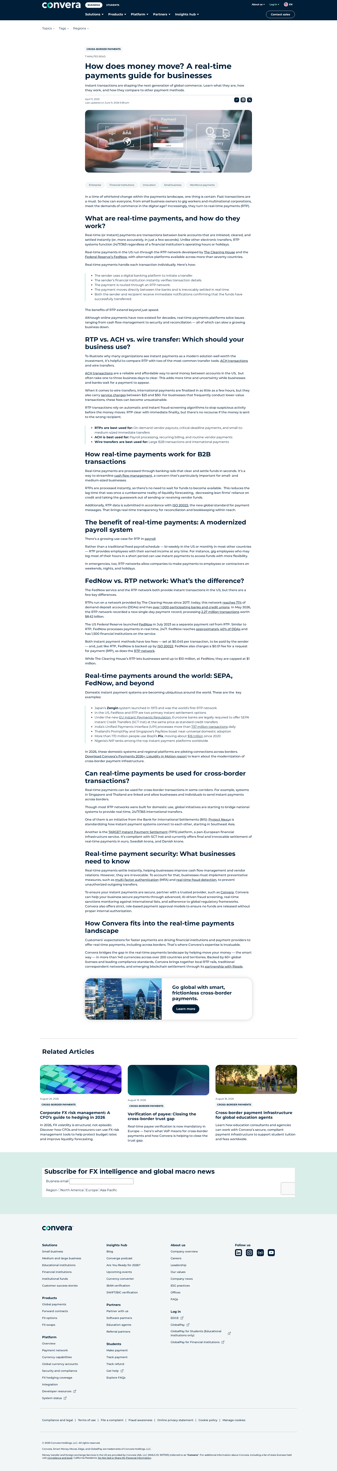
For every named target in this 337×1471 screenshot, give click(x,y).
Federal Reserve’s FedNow (106, 257)
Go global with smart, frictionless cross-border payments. (202, 992)
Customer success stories (60, 1285)
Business (94, 5)
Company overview (184, 1251)
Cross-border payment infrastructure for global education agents (254, 1115)
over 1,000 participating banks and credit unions (191, 607)
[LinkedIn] (238, 1252)
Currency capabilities (57, 1357)
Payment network (55, 1350)
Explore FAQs (115, 1377)
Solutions (92, 14)
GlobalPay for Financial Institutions (195, 1342)
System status (52, 1398)
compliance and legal (59, 1457)
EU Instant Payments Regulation (145, 717)
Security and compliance (59, 1371)
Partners (160, 14)
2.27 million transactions (220, 612)
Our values (178, 1272)
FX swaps (48, 1325)
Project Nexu (218, 819)
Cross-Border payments (104, 49)
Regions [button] (79, 28)
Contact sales (280, 14)
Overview (49, 1343)
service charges (113, 395)
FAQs (174, 1299)
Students (112, 5)
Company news (182, 1279)
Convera (227, 892)
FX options (49, 1318)
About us (257, 4)
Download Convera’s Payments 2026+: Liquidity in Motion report (136, 756)
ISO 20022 (180, 505)
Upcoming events (119, 1272)
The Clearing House (219, 252)
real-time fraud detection (196, 880)
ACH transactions (234, 361)
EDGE (175, 1318)
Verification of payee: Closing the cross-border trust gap (162, 1116)
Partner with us (117, 1311)
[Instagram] (249, 1252)
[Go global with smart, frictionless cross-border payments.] (123, 999)
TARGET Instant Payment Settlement (138, 832)
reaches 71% (232, 602)
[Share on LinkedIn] (243, 99)
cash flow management (133, 475)
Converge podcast (119, 1258)
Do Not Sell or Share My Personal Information (124, 1457)
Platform (138, 14)
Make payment (117, 1350)
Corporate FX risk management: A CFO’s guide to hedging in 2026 (75, 1115)
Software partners (119, 1318)
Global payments (54, 1304)
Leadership (178, 1265)
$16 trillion (195, 736)
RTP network (144, 651)
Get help (112, 1371)
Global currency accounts (60, 1364)
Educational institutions (58, 1265)
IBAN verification (118, 1285)
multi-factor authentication (137, 880)
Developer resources (56, 1391)
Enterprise (95, 184)
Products (115, 14)
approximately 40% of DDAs (218, 629)
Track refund (115, 1364)
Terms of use (87, 1420)
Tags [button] (62, 28)
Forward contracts (55, 1311)
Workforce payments (202, 184)
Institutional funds (55, 1279)
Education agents (118, 1325)
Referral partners (118, 1331)
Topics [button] (47, 28)
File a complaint (112, 1420)
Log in (273, 4)
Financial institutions (57, 1272)
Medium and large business (61, 1258)
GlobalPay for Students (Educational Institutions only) (196, 1333)
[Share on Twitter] (249, 99)
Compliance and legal (57, 1420)
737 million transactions (209, 727)
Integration (50, 1384)
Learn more (185, 1009)
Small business (172, 184)
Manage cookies (234, 1420)
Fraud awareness (140, 1420)
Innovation (149, 184)
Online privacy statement (175, 1420)
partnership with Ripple (224, 966)
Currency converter (120, 1279)
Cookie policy (208, 1420)
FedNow (145, 624)
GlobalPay (178, 1325)
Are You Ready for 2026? (123, 1265)
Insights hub (185, 14)
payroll (150, 539)
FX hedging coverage (57, 1377)
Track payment (117, 1357)
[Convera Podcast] (260, 1252)
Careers (176, 1258)
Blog (109, 1251)
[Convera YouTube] (271, 1252)
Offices (175, 1292)
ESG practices (180, 1285)
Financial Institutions (122, 184)
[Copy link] (236, 99)
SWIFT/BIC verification (122, 1292)
